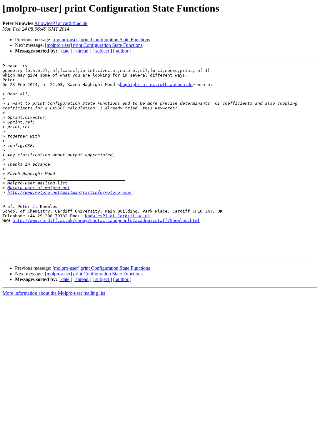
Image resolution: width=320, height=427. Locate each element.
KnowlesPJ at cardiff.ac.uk (61, 23)
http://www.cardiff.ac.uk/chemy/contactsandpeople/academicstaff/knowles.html (106, 220)
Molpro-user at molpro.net (39, 187)
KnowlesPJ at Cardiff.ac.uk (117, 216)
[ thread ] (82, 50)
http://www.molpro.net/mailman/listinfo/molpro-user (70, 192)
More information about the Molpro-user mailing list (53, 293)
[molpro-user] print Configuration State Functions (101, 39)
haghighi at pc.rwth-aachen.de (156, 84)
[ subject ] (102, 50)
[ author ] (122, 50)
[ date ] (65, 50)
